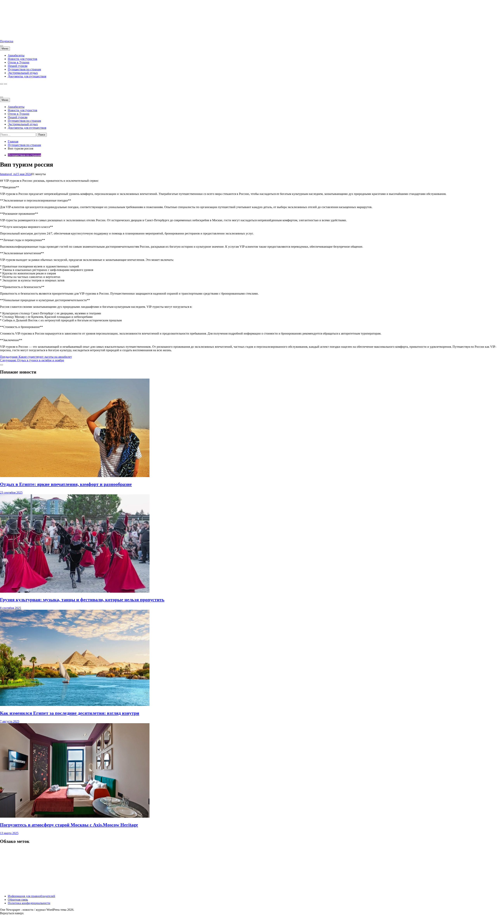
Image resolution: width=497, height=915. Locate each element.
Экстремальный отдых (23, 72)
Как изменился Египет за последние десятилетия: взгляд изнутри (69, 713)
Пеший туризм (17, 65)
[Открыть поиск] (1, 84)
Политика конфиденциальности (29, 903)
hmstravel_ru (8, 174)
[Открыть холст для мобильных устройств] (1, 97)
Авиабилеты (16, 55)
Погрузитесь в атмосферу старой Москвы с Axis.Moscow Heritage (69, 824)
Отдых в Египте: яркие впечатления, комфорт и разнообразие (66, 484)
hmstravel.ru (7, 34)
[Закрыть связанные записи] (1, 364)
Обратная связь (18, 899)
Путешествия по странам (24, 69)
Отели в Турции (18, 62)
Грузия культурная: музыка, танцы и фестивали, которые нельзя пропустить (82, 599)
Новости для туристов (22, 59)
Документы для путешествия (27, 76)
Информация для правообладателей (31, 896)
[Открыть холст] (1, 45)
